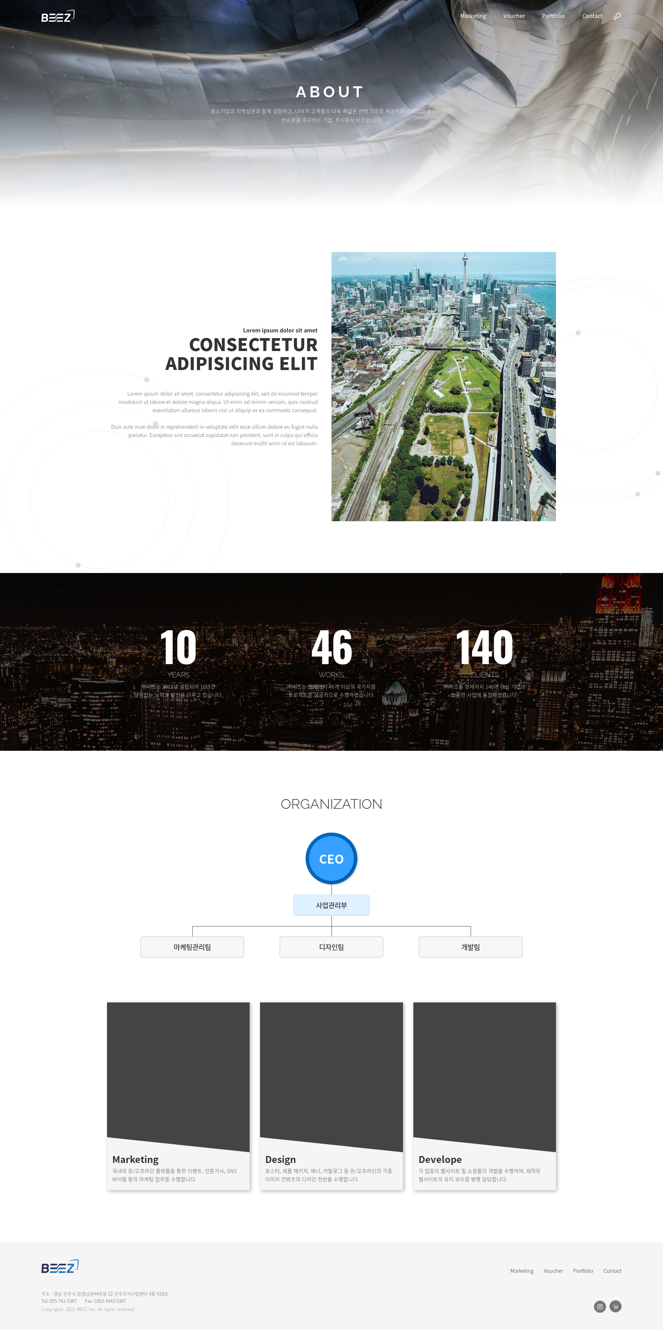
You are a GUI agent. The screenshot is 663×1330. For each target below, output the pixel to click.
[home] (58, 15)
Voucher (514, 15)
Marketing (473, 15)
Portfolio (553, 15)
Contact (592, 15)
